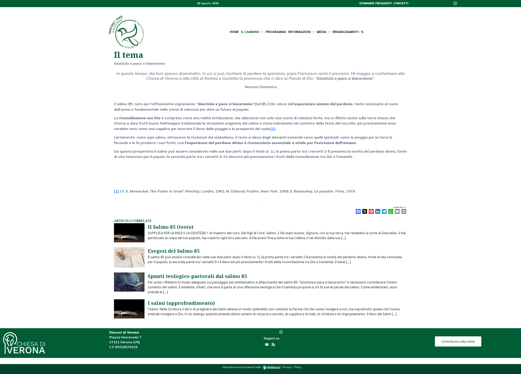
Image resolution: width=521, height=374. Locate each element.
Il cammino (250, 32)
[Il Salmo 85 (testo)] (129, 232)
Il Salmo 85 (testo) (170, 226)
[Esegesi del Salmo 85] (129, 257)
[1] (272, 128)
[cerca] (362, 32)
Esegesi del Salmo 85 (174, 250)
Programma (276, 32)
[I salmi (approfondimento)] (129, 308)
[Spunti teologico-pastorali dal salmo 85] (129, 281)
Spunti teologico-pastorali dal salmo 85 (197, 276)
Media (321, 32)
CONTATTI (400, 3)
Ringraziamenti (346, 32)
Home (234, 32)
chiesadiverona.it (232, 367)
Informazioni (299, 32)
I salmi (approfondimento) (181, 303)
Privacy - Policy (292, 367)
